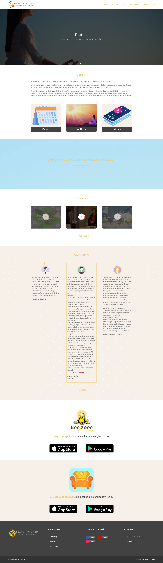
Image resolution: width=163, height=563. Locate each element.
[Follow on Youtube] (99, 537)
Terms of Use (139, 559)
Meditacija (54, 546)
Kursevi (53, 541)
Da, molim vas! (83, 168)
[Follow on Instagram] (87, 541)
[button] (2, 37)
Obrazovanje (134, 4)
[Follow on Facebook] (87, 537)
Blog (145, 4)
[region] (81, 37)
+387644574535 (133, 537)
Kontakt (152, 4)
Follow (92, 537)
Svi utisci (82, 390)
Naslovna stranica (110, 4)
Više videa (82, 236)
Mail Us (130, 541)
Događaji (123, 4)
